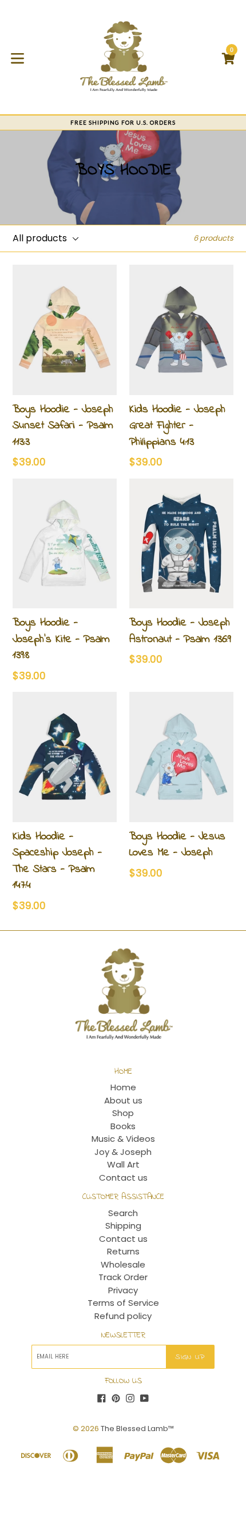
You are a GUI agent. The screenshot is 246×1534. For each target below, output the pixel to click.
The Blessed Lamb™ (137, 1428)
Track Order (123, 1277)
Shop (123, 1113)
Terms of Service (123, 1303)
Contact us (123, 1178)
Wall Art (123, 1164)
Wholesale (123, 1264)
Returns (123, 1251)
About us (123, 1100)
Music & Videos (123, 1139)
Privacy (123, 1290)
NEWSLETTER (123, 1336)
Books (123, 1126)
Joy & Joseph (123, 1152)
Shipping (123, 1226)
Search (123, 1213)
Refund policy (123, 1316)
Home (123, 1087)
